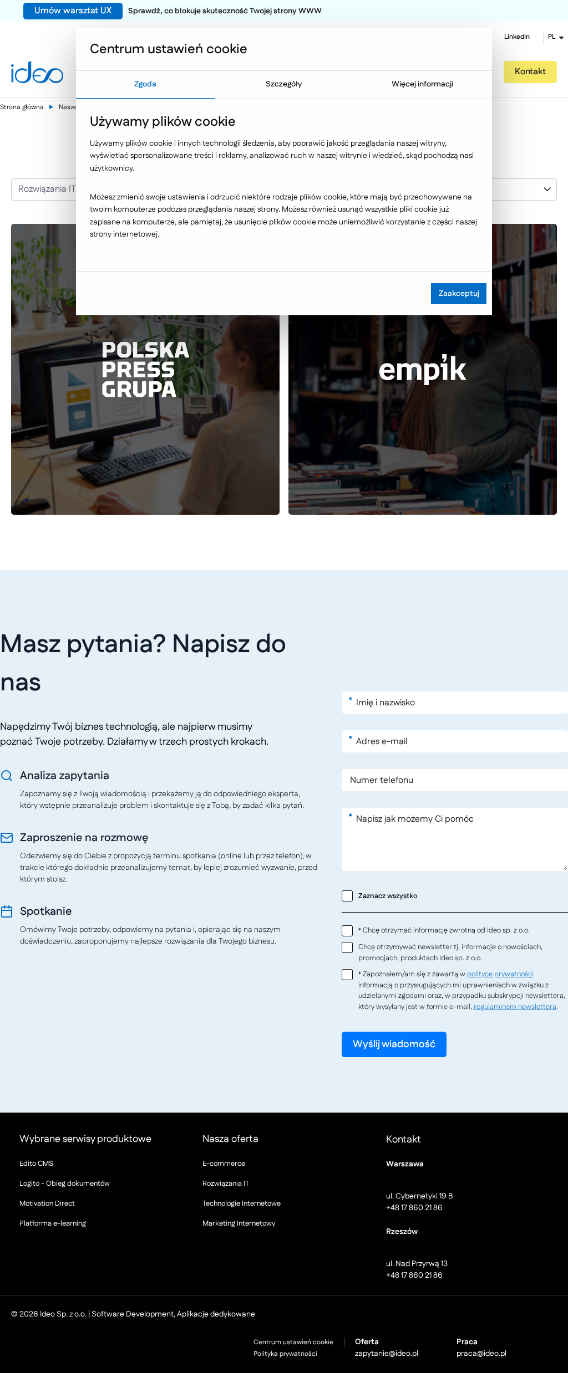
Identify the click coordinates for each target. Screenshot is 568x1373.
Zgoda (145, 84)
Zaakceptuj (459, 293)
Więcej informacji (422, 84)
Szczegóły (284, 84)
